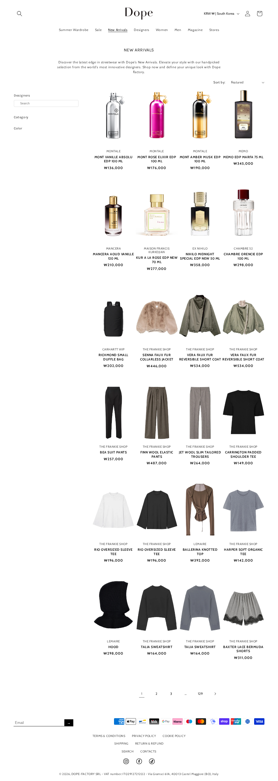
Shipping (121, 743)
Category (21, 117)
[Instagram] (126, 764)
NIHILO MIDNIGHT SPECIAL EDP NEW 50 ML (200, 256)
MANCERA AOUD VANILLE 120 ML (113, 256)
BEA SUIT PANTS (113, 452)
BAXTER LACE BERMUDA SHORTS (243, 649)
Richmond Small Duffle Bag (113, 357)
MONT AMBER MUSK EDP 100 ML (200, 159)
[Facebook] (139, 764)
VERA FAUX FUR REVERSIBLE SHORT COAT (200, 357)
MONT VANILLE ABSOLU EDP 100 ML (113, 159)
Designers (22, 95)
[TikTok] (152, 764)
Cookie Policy (174, 736)
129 (200, 694)
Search (128, 751)
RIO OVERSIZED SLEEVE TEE (113, 551)
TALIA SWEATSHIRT (156, 647)
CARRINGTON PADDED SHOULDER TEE (243, 454)
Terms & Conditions (109, 736)
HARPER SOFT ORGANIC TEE (243, 551)
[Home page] (139, 13)
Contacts (148, 751)
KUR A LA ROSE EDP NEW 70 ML (157, 260)
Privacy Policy (144, 736)
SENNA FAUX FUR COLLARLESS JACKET (156, 357)
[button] (20, 14)
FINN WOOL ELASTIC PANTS (156, 454)
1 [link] (142, 694)
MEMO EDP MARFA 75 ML (243, 157)
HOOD (113, 647)
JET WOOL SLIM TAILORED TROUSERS (200, 454)
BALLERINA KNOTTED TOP (200, 551)
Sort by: (219, 82)
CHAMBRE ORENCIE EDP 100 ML (243, 256)
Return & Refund (149, 743)
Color (18, 128)
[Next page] (215, 694)
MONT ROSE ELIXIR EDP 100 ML (156, 159)
